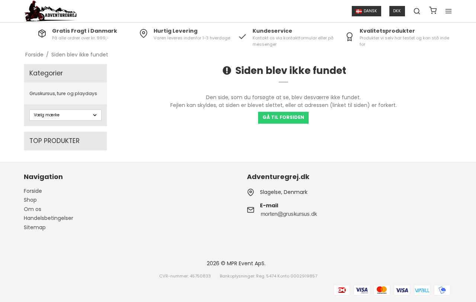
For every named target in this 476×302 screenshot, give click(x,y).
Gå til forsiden (283, 117)
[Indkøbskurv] (433, 11)
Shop (30, 200)
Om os (32, 209)
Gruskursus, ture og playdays (63, 93)
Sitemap (35, 227)
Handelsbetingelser (48, 218)
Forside (33, 191)
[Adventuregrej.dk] (50, 11)
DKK (397, 11)
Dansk (370, 11)
